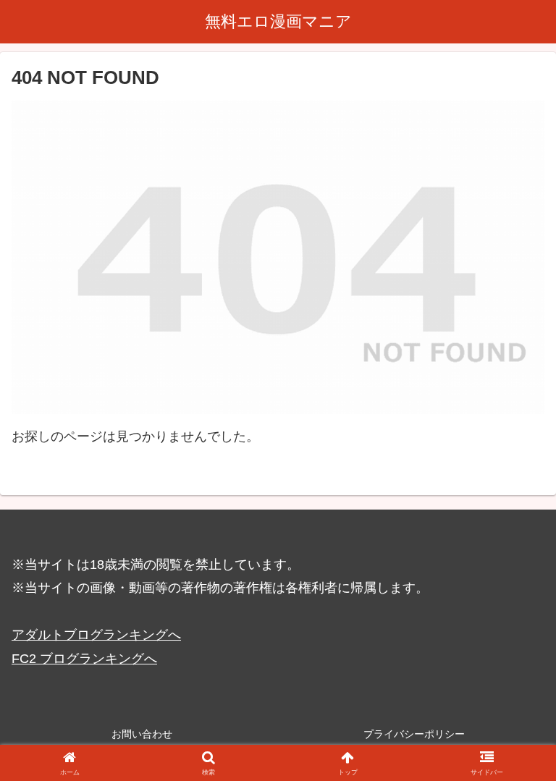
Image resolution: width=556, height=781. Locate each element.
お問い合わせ (141, 734)
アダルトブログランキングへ (96, 635)
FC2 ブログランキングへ (84, 658)
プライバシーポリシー (414, 734)
